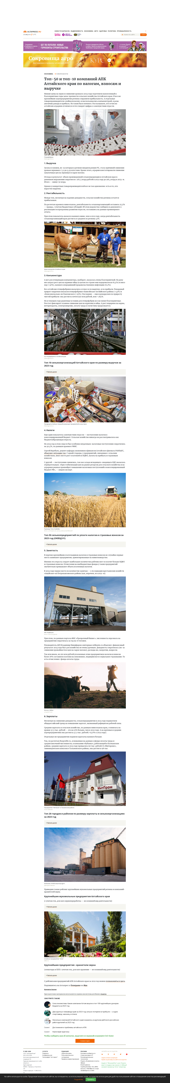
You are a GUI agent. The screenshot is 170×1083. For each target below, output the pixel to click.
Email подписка (85, 1065)
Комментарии (85, 1041)
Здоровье (103, 31)
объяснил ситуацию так (55, 453)
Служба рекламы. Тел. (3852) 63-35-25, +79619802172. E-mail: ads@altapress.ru (90, 1068)
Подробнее (78, 1079)
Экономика (88, 31)
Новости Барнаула (62, 31)
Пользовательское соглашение (67, 1056)
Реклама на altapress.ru (88, 1053)
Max (85, 985)
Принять (90, 1079)
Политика (112, 31)
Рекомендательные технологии (87, 1058)
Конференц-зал (47, 1055)
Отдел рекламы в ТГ (87, 1055)
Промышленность (124, 31)
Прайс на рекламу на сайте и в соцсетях (114, 1059)
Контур (103, 994)
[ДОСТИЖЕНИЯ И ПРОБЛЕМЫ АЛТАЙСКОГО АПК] (85, 60)
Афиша (83, 1063)
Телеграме (75, 985)
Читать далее (52, 372)
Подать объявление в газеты (90, 1061)
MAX (93, 1070)
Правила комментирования (70, 1059)
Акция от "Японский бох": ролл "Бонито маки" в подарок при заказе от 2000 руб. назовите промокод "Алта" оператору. (114, 1065)
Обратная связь (66, 1053)
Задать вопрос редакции (109, 1058)
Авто (96, 31)
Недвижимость (77, 31)
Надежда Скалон (50, 989)
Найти (143, 34)
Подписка (45, 1053)
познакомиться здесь (115, 981)
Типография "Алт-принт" (50, 1057)
